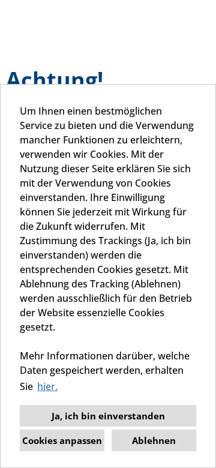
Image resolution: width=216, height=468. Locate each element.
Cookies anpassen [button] (62, 440)
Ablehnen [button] (154, 440)
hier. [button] (47, 386)
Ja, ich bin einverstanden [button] (108, 416)
